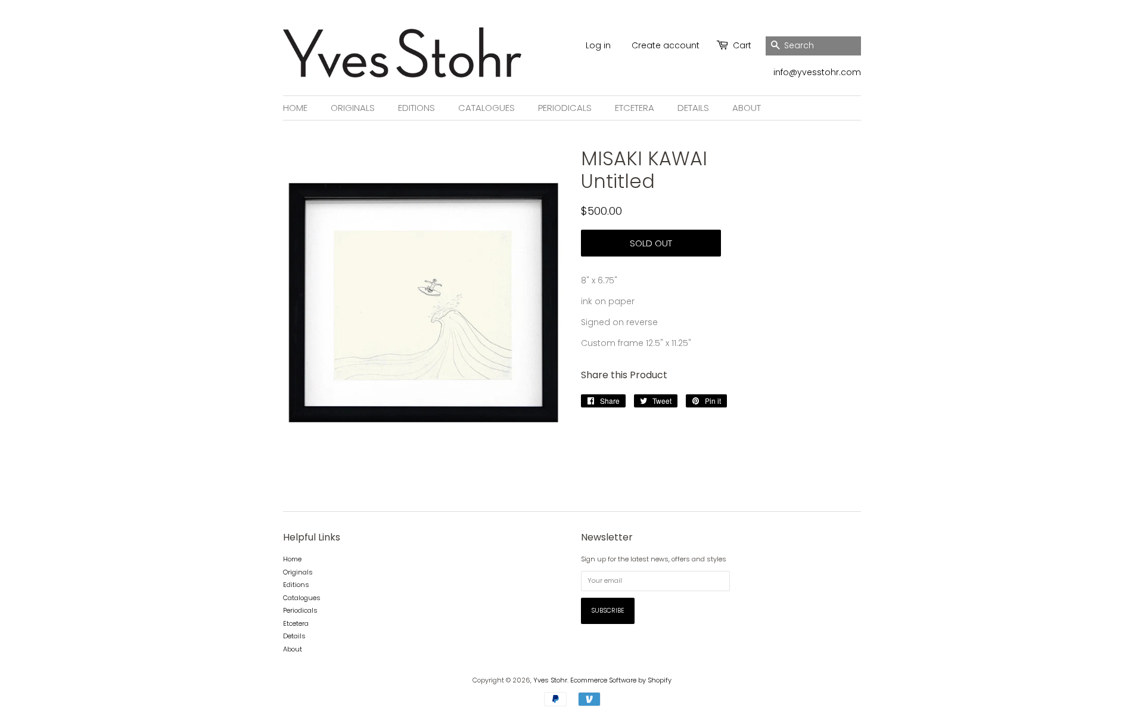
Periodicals (565, 107)
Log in (598, 45)
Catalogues (486, 107)
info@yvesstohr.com (817, 72)
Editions (416, 107)
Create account (666, 45)
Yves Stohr (550, 680)
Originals (353, 107)
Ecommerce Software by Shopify (621, 680)
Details (693, 107)
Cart (742, 45)
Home (295, 107)
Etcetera (634, 107)
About (746, 107)
